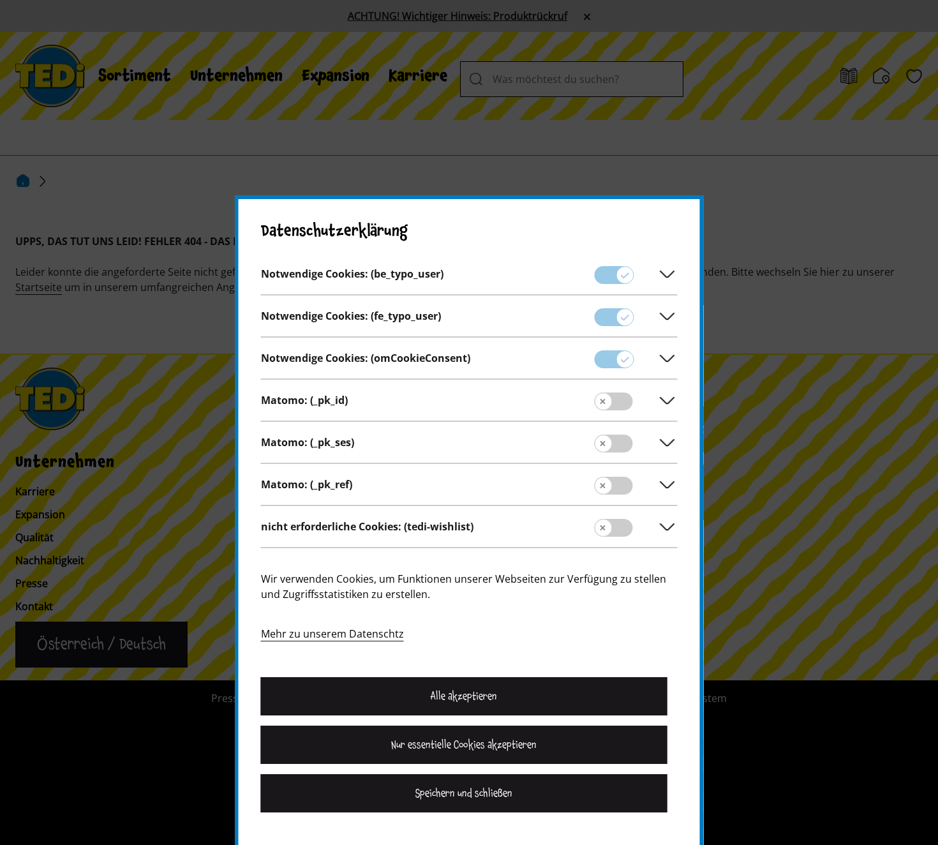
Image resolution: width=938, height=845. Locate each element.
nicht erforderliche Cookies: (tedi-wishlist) (367, 527)
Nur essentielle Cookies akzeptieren (463, 745)
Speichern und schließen (463, 793)
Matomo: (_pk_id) (304, 400)
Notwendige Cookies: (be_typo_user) (352, 274)
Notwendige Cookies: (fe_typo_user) (351, 316)
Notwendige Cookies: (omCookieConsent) (365, 358)
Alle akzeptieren (464, 696)
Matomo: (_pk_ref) (306, 484)
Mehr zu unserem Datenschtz (332, 634)
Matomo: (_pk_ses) (307, 442)
